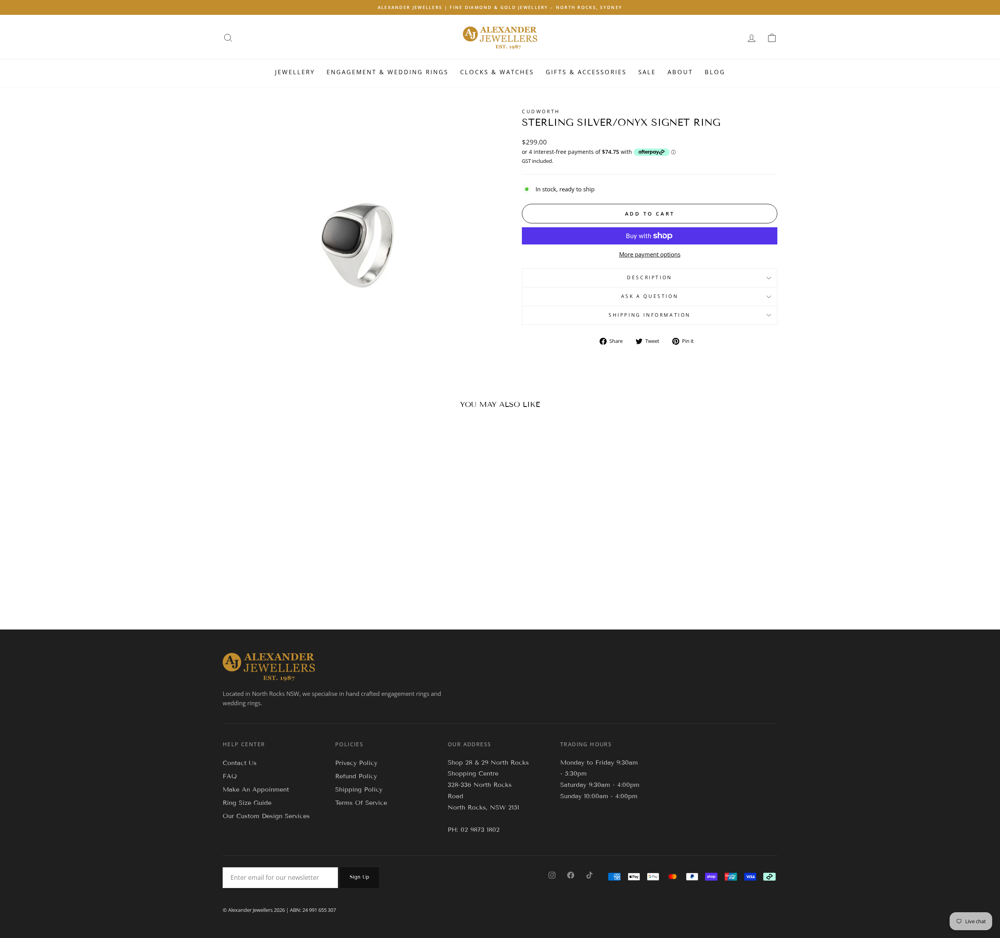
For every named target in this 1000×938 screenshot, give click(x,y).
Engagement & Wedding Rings (387, 72)
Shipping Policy (358, 789)
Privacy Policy (356, 763)
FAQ (230, 776)
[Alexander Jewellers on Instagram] (551, 874)
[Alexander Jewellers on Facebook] (570, 874)
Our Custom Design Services (266, 816)
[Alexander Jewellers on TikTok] (589, 874)
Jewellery (295, 72)
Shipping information (650, 315)
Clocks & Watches (497, 72)
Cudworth (541, 111)
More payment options (649, 254)
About (680, 72)
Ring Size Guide (247, 802)
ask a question (649, 296)
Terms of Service (361, 802)
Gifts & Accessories (586, 72)
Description (649, 277)
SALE (647, 72)
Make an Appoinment (256, 789)
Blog (715, 72)
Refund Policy (356, 776)
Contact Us (240, 763)
